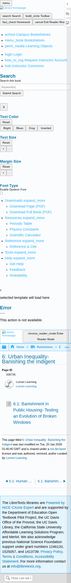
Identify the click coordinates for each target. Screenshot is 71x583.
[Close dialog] (2, 313)
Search (7, 578)
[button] (17, 270)
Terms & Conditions (17, 557)
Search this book (10, 80)
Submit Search (12, 93)
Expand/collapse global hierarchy (6, 347)
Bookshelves (44, 346)
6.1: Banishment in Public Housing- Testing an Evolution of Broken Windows (35, 413)
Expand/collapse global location (67, 346)
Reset (6, 122)
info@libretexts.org (25, 566)
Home (20, 346)
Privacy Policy (52, 552)
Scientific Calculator (25, 235)
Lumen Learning (26, 386)
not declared (58, 449)
